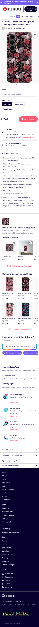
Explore (4, 16)
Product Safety (7, 554)
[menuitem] (4, 16)
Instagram (9, 573)
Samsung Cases (8, 367)
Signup (4, 496)
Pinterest (8, 587)
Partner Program (8, 515)
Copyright (5, 558)
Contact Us (6, 561)
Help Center (6, 548)
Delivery (5, 541)
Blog (3, 486)
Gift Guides (6, 476)
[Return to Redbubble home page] (12, 9)
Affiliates (5, 519)
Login (4, 493)
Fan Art (4, 479)
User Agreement (7, 601)
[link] (12, 353)
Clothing (14, 16)
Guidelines (5, 551)
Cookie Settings (8, 565)
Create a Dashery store (10, 532)
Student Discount (8, 489)
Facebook (9, 577)
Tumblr (7, 584)
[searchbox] (19, 346)
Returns (4, 544)
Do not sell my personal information (13, 604)
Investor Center (7, 512)
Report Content (7, 450)
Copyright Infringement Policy (13, 455)
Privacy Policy (18, 601)
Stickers (25, 16)
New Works (6, 483)
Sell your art (6, 522)
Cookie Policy (30, 604)
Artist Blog (6, 529)
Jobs (3, 525)
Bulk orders (6, 500)
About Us (5, 508)
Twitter (7, 580)
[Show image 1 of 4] (16, 84)
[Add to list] (35, 35)
